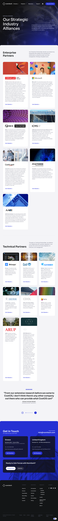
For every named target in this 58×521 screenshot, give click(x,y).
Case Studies (24, 493)
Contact (23, 500)
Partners (23, 490)
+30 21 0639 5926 (10, 447)
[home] (7, 4)
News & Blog (24, 495)
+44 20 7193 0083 (37, 447)
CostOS (41, 488)
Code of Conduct (32, 515)
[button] (16, 3)
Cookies (28, 514)
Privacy (20, 514)
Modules (42, 490)
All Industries (33, 488)
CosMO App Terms (40, 515)
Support (38, 3)
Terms (24, 514)
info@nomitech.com (46, 432)
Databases (43, 492)
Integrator (42, 494)
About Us (24, 488)
